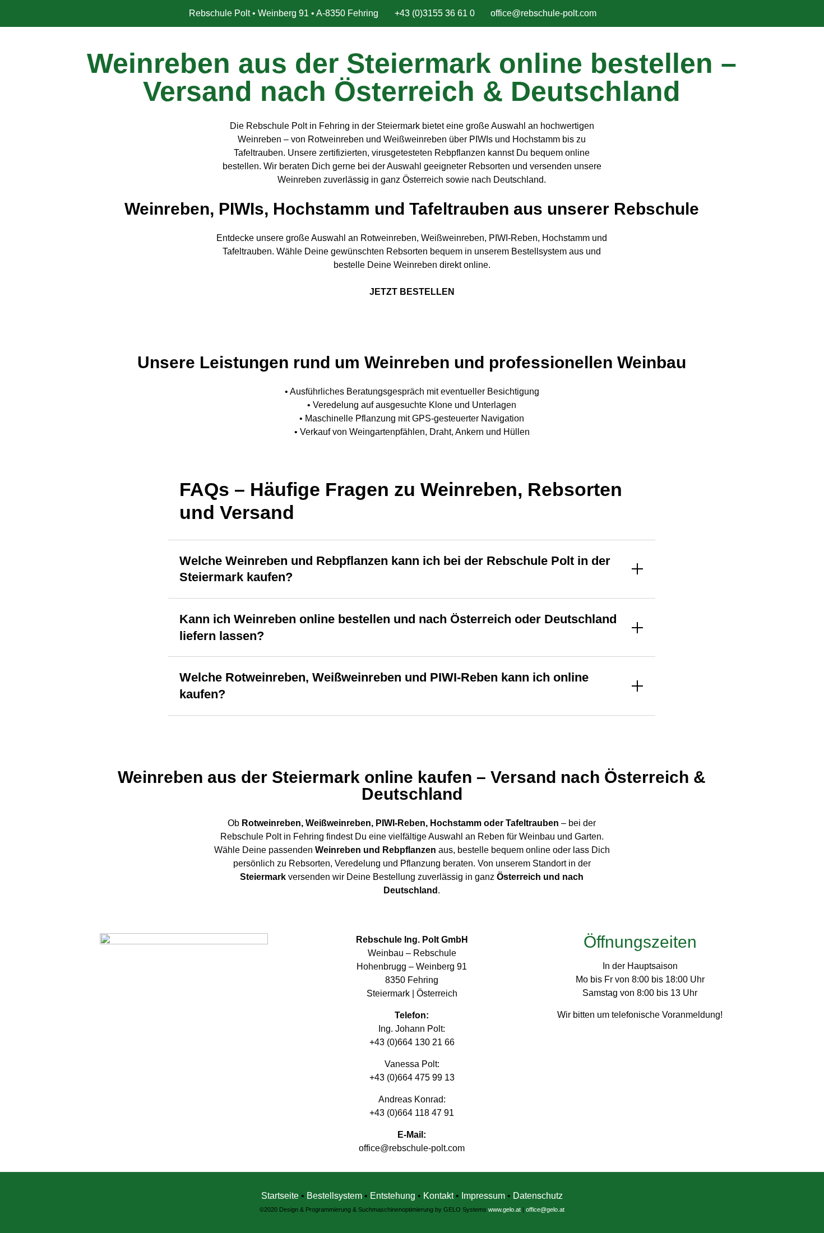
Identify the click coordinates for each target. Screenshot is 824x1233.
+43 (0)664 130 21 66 (412, 1042)
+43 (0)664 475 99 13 (412, 1077)
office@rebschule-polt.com (543, 13)
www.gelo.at (504, 1209)
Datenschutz (538, 1195)
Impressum (483, 1195)
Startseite (280, 1195)
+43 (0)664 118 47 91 (411, 1113)
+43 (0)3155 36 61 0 (435, 13)
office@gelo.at (545, 1209)
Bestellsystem (335, 1195)
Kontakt (438, 1195)
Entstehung (394, 1195)
